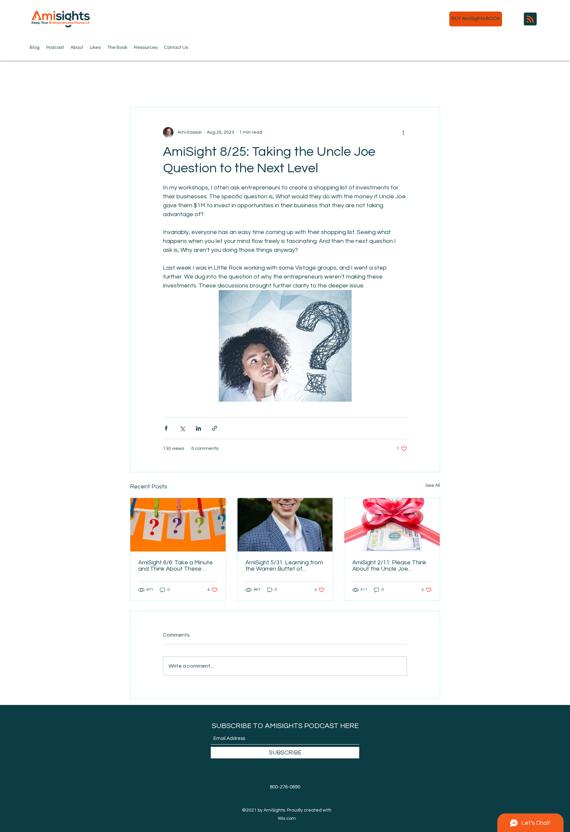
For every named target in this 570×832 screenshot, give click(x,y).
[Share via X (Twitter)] (182, 428)
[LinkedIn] (540, 46)
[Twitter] (520, 46)
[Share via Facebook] (166, 428)
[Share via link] (214, 428)
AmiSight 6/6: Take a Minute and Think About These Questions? (175, 565)
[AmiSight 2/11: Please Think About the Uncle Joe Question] (392, 524)
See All (433, 485)
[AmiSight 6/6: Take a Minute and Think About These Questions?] (178, 524)
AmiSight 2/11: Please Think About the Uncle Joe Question (389, 565)
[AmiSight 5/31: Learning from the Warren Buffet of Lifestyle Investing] (285, 524)
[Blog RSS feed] (530, 19)
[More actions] (403, 132)
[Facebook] (530, 46)
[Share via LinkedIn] (198, 428)
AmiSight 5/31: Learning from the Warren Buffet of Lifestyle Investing (284, 565)
